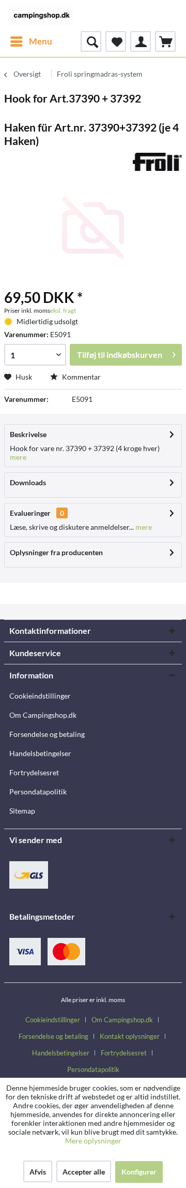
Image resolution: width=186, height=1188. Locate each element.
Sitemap (22, 810)
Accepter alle (84, 1171)
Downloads (28, 482)
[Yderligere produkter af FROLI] (157, 162)
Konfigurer (139, 1171)
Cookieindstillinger (40, 695)
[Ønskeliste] (115, 41)
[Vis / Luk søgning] (91, 41)
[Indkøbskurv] (165, 41)
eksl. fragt (63, 310)
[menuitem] (30, 41)
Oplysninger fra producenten (56, 552)
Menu (40, 41)
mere (18, 457)
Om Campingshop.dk (42, 715)
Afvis (37, 1171)
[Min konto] (140, 41)
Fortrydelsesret (34, 772)
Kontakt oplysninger (130, 1036)
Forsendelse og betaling (47, 734)
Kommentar (80, 376)
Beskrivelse (28, 434)
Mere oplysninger (93, 1140)
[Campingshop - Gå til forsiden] (41, 15)
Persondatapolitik (38, 791)
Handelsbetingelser (40, 753)
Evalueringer (30, 513)
